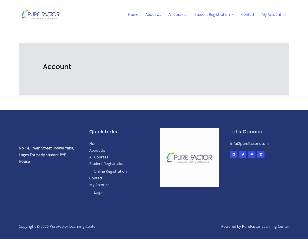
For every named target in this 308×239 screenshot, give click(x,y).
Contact (247, 14)
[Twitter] (242, 154)
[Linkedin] (260, 154)
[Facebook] (233, 154)
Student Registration (212, 14)
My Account (271, 14)
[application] (232, 14)
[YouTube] (251, 154)
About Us (153, 14)
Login (98, 192)
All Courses (177, 14)
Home (133, 14)
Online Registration (110, 171)
